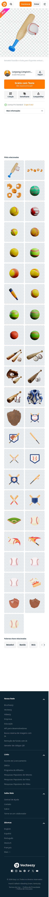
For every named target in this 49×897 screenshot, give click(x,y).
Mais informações (13, 109)
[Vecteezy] (4, 4)
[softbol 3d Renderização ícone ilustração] (14, 230)
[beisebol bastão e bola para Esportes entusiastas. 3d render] (14, 168)
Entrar (36, 4)
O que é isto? (28, 105)
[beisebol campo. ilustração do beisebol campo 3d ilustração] (14, 869)
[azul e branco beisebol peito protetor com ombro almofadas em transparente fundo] (14, 642)
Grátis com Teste (24, 84)
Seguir (40, 75)
